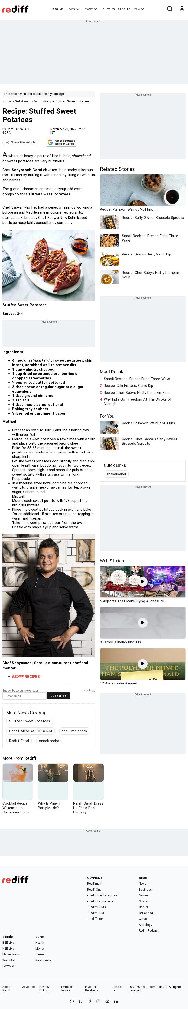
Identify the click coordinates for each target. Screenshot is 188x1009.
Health (39, 942)
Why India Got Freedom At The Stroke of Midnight (138, 401)
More (137, 9)
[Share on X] (81, 1001)
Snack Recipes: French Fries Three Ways (137, 379)
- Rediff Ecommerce (100, 901)
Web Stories (112, 560)
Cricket (143, 907)
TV (128, 9)
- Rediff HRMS (96, 907)
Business (145, 889)
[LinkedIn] (116, 1001)
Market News (11, 954)
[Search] (169, 9)
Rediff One (94, 889)
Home (54, 9)
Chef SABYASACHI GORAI (30, 731)
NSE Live (8, 948)
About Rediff (6, 988)
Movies (144, 895)
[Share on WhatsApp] (72, 1001)
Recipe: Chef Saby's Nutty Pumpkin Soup (137, 392)
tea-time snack (74, 731)
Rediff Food (19, 741)
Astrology (145, 925)
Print (92, 690)
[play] (143, 582)
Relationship (43, 960)
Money (89, 9)
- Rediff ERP (95, 919)
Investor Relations (91, 988)
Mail (62, 9)
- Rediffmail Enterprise (102, 895)
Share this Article (23, 142)
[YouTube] (107, 1001)
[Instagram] (98, 1001)
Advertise (28, 987)
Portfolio (8, 966)
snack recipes (50, 741)
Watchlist (8, 960)
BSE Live (8, 942)
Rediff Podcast (149, 930)
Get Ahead (22, 101)
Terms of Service (66, 988)
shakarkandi (116, 474)
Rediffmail (94, 883)
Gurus (122, 9)
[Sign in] (182, 9)
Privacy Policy (44, 988)
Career (39, 954)
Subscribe (58, 696)
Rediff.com (148, 987)
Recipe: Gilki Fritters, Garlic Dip (128, 385)
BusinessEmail (108, 9)
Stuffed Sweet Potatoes (29, 721)
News (72, 9)
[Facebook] (90, 1001)
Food (37, 101)
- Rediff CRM (95, 913)
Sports (143, 901)
